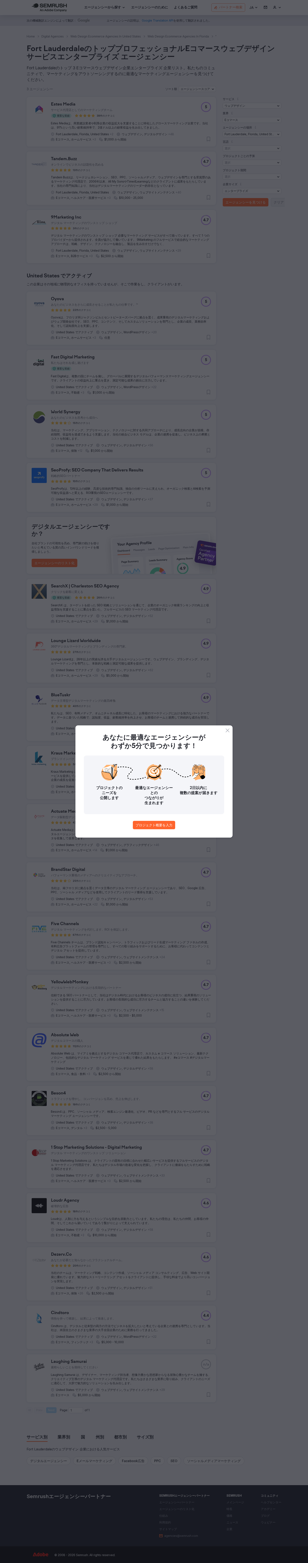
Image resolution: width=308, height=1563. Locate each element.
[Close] (228, 730)
